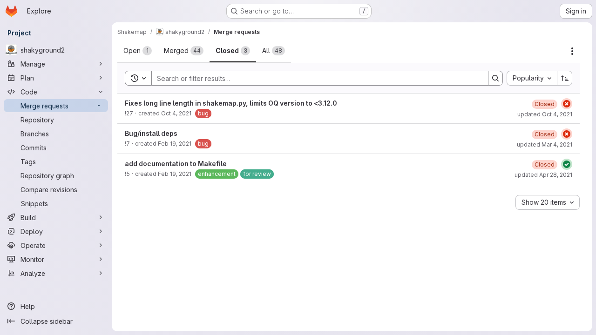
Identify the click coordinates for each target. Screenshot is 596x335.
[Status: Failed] (566, 103)
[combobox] (532, 78)
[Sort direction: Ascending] (564, 78)
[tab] (137, 50)
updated (544, 114)
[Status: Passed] (566, 164)
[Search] (495, 78)
